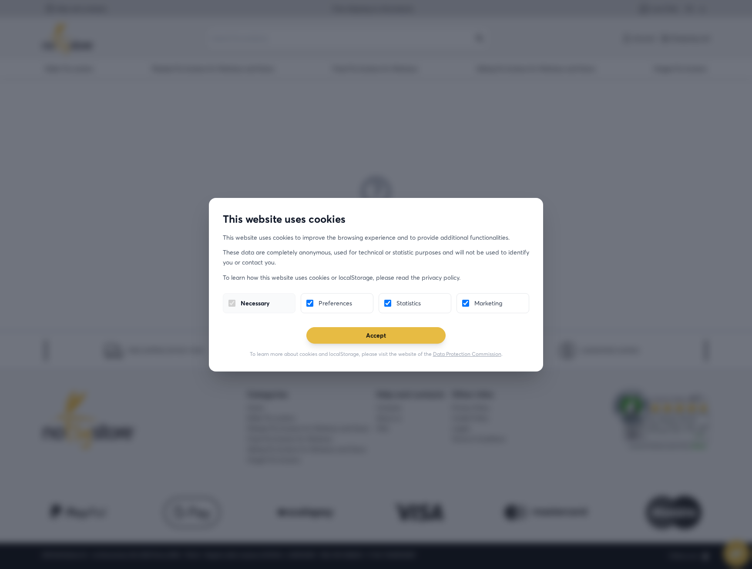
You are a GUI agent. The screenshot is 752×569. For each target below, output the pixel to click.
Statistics (408, 303)
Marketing (488, 303)
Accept (376, 335)
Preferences (335, 303)
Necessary (255, 303)
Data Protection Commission (467, 354)
